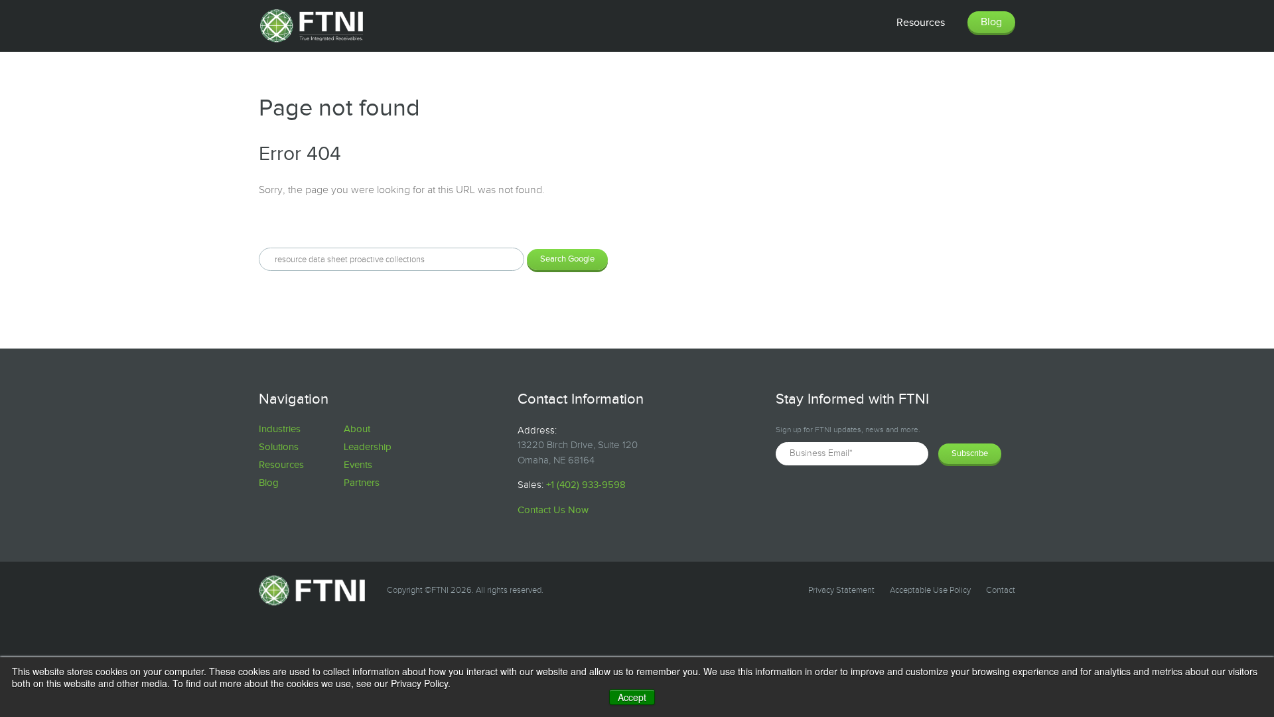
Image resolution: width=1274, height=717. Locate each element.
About (357, 429)
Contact (1000, 590)
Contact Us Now (553, 510)
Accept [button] (632, 697)
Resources (281, 465)
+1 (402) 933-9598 (586, 485)
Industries (280, 429)
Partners (362, 483)
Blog (269, 483)
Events (358, 465)
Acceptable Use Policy (930, 590)
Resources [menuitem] (920, 23)
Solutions (279, 447)
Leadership (367, 447)
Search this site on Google (318, 225)
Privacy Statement (841, 590)
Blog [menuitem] (991, 22)
